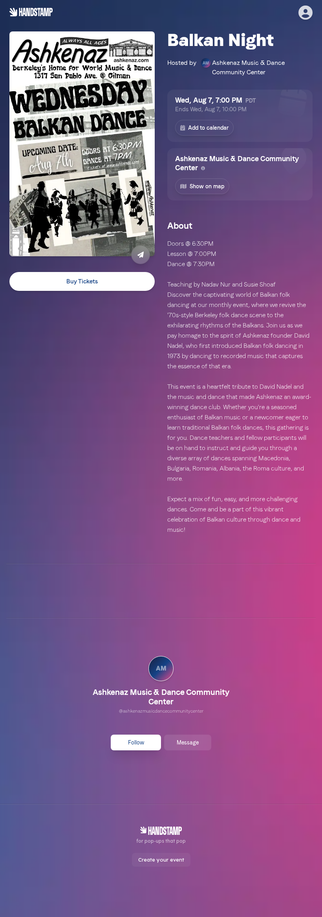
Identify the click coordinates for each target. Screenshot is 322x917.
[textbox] (240, 387)
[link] (161, 686)
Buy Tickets (82, 281)
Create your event (161, 859)
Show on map (207, 186)
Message (188, 742)
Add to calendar (208, 128)
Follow (136, 742)
